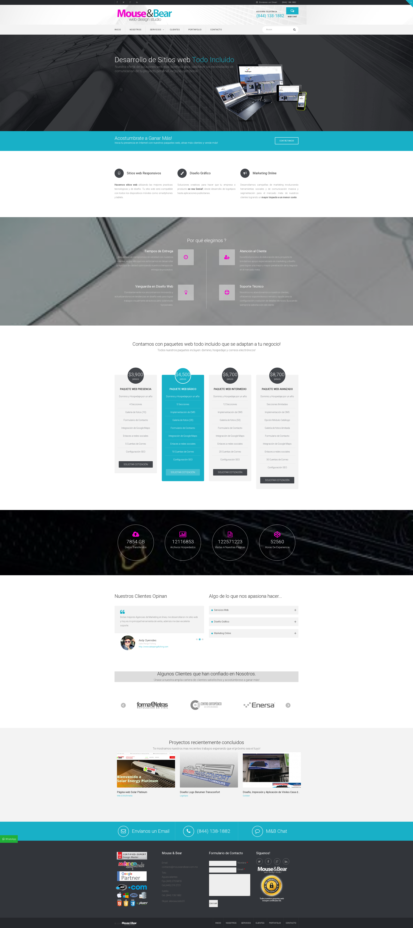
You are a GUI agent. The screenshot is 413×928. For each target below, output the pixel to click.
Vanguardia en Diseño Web (154, 286)
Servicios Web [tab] (221, 610)
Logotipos (184, 796)
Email (241, 869)
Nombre (242, 862)
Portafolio (195, 30)
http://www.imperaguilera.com (152, 642)
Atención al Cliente (253, 251)
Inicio (118, 30)
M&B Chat (276, 831)
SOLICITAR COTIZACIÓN (136, 464)
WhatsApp (10, 839)
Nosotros (135, 30)
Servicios (155, 30)
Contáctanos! (286, 141)
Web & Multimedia (124, 796)
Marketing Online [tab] (222, 633)
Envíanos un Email (268, 2)
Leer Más (123, 107)
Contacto (216, 30)
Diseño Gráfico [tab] (221, 621)
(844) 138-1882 (289, 2)
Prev (123, 705)
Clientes (175, 30)
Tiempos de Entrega (158, 251)
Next (288, 705)
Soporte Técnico (252, 286)
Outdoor (246, 796)
